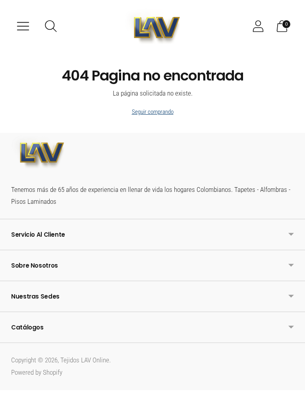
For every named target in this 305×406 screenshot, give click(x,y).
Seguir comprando (153, 111)
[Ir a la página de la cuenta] (258, 26)
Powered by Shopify (36, 372)
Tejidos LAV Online (84, 360)
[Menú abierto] (23, 26)
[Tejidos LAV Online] (152, 26)
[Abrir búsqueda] (51, 26)
